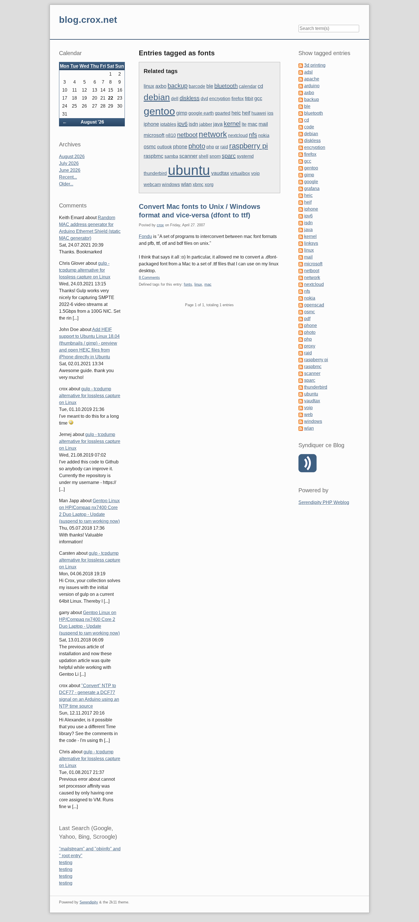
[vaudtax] (300, 400)
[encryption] (300, 147)
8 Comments (149, 277)
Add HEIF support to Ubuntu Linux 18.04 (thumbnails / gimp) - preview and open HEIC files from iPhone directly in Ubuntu (89, 343)
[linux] (300, 250)
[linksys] (300, 243)
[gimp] (300, 174)
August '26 (92, 122)
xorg (209, 184)
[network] (300, 277)
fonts (188, 284)
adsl (308, 72)
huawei (258, 113)
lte (244, 124)
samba (171, 156)
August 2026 (72, 156)
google (311, 181)
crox (160, 225)
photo (196, 146)
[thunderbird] (300, 387)
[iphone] (300, 209)
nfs (253, 134)
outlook (164, 146)
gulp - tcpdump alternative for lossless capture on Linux (84, 270)
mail (263, 124)
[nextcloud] (300, 284)
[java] (300, 229)
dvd (204, 98)
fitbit (249, 98)
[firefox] (300, 154)
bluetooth (226, 86)
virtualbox (240, 173)
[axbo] (300, 92)
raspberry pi (248, 146)
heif (246, 113)
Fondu (145, 236)
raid (224, 146)
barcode (197, 86)
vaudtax (220, 173)
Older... (66, 183)
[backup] (300, 99)
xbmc (198, 184)
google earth (201, 113)
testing (65, 862)
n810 (171, 135)
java (218, 124)
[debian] (300, 133)
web (308, 414)
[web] (300, 414)
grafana (312, 188)
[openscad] (300, 304)
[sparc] (300, 380)
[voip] (300, 407)
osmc (150, 147)
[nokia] (300, 298)
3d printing (315, 65)
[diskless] (300, 140)
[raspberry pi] (300, 359)
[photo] (300, 332)
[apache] (300, 78)
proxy (309, 346)
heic (236, 113)
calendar (248, 86)
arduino (312, 85)
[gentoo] (300, 168)
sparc (229, 156)
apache (311, 78)
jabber (205, 124)
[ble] (300, 106)
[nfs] (300, 291)
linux (149, 86)
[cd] (300, 120)
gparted (222, 113)
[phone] (300, 325)
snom (215, 156)
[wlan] (300, 428)
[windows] (300, 421)
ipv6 (182, 124)
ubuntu (189, 170)
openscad (314, 304)
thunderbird (155, 173)
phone (180, 147)
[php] (300, 339)
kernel (232, 123)
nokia (263, 135)
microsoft (154, 135)
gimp (181, 113)
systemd (245, 156)
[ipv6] (300, 215)
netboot (187, 134)
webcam (152, 184)
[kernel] (300, 236)
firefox (237, 98)
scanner (188, 156)
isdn (193, 124)
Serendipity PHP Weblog (323, 502)
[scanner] (300, 373)
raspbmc (153, 156)
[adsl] (300, 72)
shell (203, 156)
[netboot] (300, 270)
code (309, 126)
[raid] (300, 352)
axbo (160, 86)
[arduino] (300, 85)
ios (270, 113)
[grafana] (300, 188)
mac (252, 124)
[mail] (300, 257)
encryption (219, 98)
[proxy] (300, 346)
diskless (190, 98)
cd (260, 86)
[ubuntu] (300, 394)
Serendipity (89, 902)
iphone (151, 124)
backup (178, 85)
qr (217, 146)
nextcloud (238, 135)
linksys (311, 243)
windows (171, 184)
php (210, 146)
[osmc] (300, 311)
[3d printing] (300, 65)
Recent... (68, 177)
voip (255, 173)
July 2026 (69, 163)
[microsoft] (300, 263)
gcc (258, 98)
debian (157, 97)
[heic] (300, 195)
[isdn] (300, 222)
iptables (168, 124)
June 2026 (69, 170)
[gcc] (300, 161)
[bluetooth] (300, 113)
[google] (300, 181)
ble (209, 86)
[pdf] (300, 318)
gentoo (159, 111)
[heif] (300, 202)
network (213, 134)
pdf (307, 318)
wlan (186, 184)
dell (174, 98)
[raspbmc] (300, 366)
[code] (300, 126)
